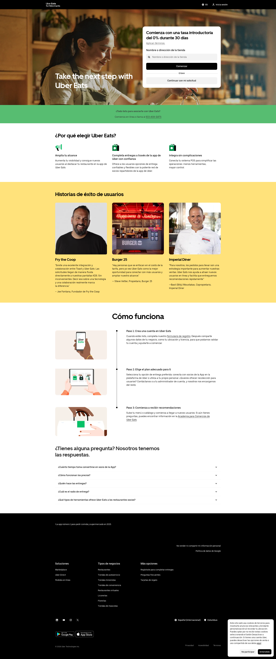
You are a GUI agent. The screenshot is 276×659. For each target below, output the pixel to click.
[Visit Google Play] (65, 634)
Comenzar (181, 66)
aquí (259, 643)
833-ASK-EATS (153, 116)
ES (206, 4)
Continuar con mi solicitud (181, 80)
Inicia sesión (222, 4)
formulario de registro (178, 336)
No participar (247, 652)
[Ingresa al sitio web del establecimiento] (53, 4)
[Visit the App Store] (84, 634)
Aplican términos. (155, 43)
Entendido (265, 652)
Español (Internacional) (189, 620)
